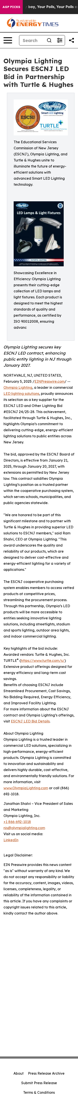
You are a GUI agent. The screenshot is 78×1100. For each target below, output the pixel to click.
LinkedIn (10, 840)
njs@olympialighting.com (24, 828)
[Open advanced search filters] (59, 40)
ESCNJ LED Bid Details (30, 721)
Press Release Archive (46, 1073)
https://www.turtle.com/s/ (43, 660)
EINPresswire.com (49, 381)
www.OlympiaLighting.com (25, 788)
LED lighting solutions (21, 393)
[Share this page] (71, 40)
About (18, 1073)
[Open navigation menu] (7, 40)
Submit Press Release (39, 1083)
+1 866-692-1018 (17, 822)
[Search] (49, 40)
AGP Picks (11, 7)
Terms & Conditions (39, 1092)
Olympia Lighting (17, 387)
